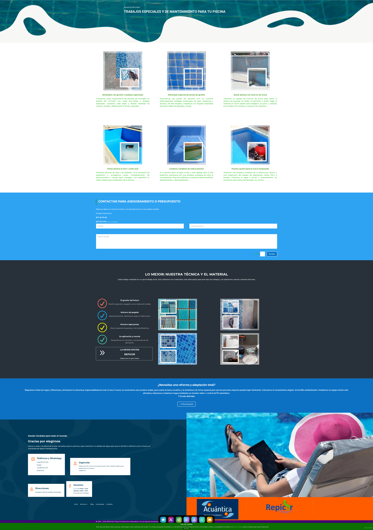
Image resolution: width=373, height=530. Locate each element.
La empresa (100, 504)
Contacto (109, 504)
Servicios (83, 504)
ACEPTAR (186, 528)
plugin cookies (368, 527)
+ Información (186, 404)
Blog (92, 504)
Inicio (76, 504)
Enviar (272, 254)
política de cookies (236, 527)
